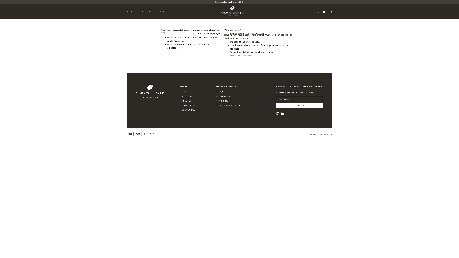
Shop (129, 11)
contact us (225, 96)
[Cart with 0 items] (330, 11)
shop (184, 92)
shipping (223, 101)
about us (186, 101)
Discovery (165, 11)
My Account (247, 56)
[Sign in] (324, 11)
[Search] (319, 11)
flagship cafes (190, 105)
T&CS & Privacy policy (230, 105)
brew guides (188, 110)
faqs (221, 92)
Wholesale (146, 11)
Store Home (235, 56)
